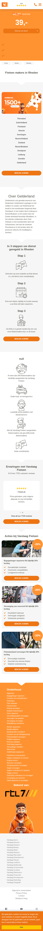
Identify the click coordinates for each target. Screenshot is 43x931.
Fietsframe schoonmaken (16, 758)
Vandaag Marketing (14, 883)
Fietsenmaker (12, 708)
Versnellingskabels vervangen (17, 718)
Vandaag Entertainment (15, 860)
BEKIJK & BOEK (22, 173)
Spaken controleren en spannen (18, 773)
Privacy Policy (21, 896)
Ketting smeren (12, 763)
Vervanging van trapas (15, 723)
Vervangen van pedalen (15, 721)
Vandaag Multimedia (14, 868)
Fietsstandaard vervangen (16, 739)
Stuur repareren (12, 716)
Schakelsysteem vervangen (17, 768)
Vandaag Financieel (14, 878)
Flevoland (21, 119)
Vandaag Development (15, 880)
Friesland (21, 127)
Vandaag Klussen (13, 845)
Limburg (21, 155)
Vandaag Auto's (12, 843)
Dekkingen (11, 703)
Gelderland (21, 163)
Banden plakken (12, 732)
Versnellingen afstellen (15, 749)
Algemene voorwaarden (21, 893)
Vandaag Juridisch (13, 865)
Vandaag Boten (12, 853)
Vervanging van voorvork (16, 781)
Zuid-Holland (21, 123)
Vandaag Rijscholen (14, 858)
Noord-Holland (21, 139)
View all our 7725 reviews (21, 519)
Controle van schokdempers (17, 701)
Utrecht (21, 131)
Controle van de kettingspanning (18, 737)
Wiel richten (11, 752)
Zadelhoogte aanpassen (15, 754)
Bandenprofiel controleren (16, 734)
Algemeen (10, 696)
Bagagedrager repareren (15, 698)
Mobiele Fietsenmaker (15, 713)
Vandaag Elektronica (14, 875)
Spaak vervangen (13, 771)
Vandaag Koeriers (13, 848)
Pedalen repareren (13, 742)
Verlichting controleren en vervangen (20, 778)
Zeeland (21, 143)
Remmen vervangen (14, 766)
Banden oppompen (13, 729)
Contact (21, 898)
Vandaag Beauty (13, 850)
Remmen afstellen (13, 744)
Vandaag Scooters (13, 873)
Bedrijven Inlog (21, 901)
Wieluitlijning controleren (15, 726)
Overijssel (21, 151)
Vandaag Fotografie (14, 885)
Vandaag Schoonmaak (15, 870)
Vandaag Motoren (13, 855)
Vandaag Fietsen (13, 863)
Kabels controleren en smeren (17, 760)
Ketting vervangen (13, 711)
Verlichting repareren (14, 747)
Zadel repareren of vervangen (17, 783)
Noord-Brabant (21, 147)
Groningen (21, 135)
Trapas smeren (12, 776)
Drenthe (21, 159)
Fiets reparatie (12, 706)
